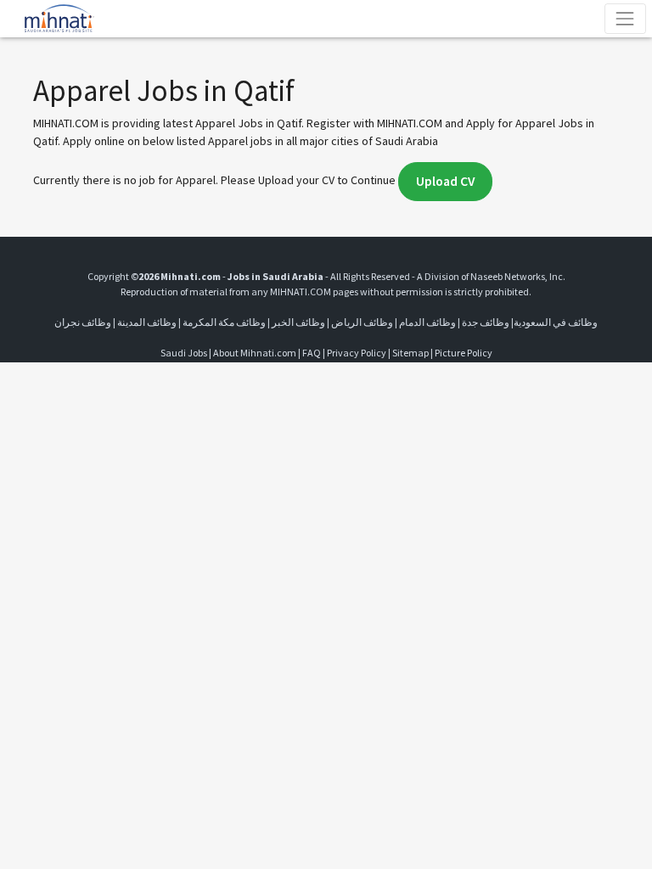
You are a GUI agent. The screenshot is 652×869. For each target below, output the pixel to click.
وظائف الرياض (362, 322)
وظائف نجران (82, 322)
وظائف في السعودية (556, 322)
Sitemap (410, 352)
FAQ (311, 352)
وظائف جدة (485, 322)
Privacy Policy (356, 352)
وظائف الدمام (427, 322)
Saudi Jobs (183, 352)
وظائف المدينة (147, 322)
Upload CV (445, 181)
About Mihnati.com (255, 352)
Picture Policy (463, 352)
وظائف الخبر (298, 322)
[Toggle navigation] (625, 18)
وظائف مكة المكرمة (224, 322)
